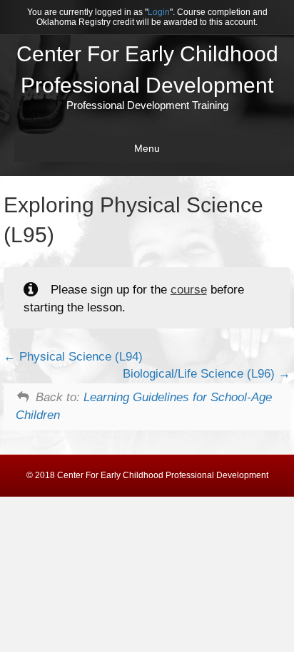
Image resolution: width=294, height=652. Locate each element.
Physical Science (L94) (79, 356)
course (189, 289)
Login (159, 12)
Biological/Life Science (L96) (200, 374)
